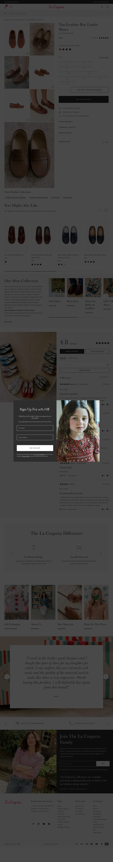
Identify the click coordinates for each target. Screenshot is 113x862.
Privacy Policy (25, 456)
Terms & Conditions (39, 454)
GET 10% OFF (35, 448)
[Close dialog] (97, 403)
